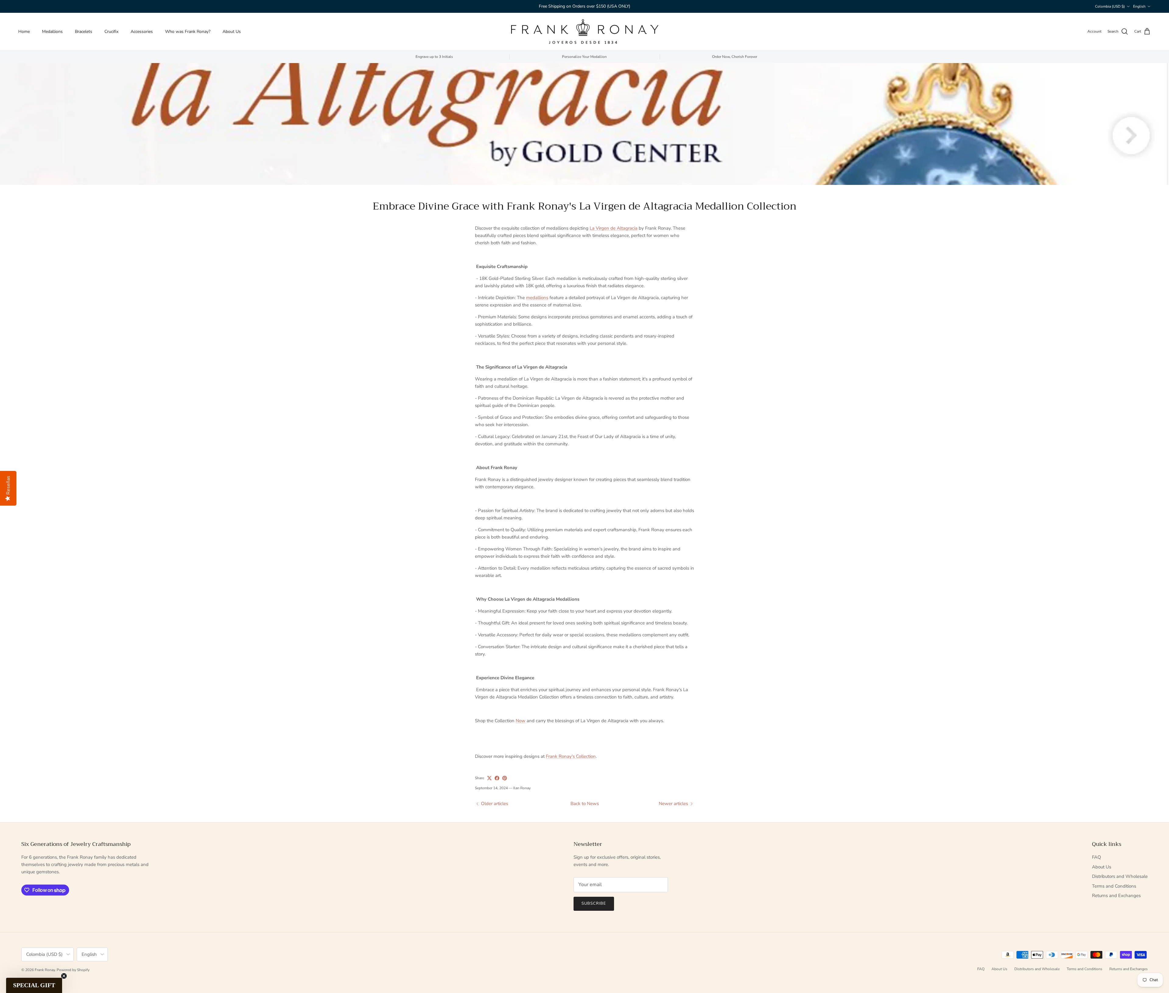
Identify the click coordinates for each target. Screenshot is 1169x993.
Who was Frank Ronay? (187, 31)
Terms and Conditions (1114, 886)
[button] (34, 985)
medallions (537, 298)
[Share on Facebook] (497, 778)
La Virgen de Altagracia (613, 228)
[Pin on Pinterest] (504, 778)
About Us (232, 31)
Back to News (584, 803)
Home (24, 31)
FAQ (1096, 857)
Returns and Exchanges (1116, 895)
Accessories (142, 31)
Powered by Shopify (73, 969)
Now (520, 721)
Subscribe (593, 903)
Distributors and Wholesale (1120, 876)
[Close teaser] (64, 976)
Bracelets (83, 31)
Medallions (52, 31)
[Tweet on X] (489, 778)
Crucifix (111, 31)
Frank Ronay (45, 969)
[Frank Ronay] (584, 31)
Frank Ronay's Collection (571, 756)
